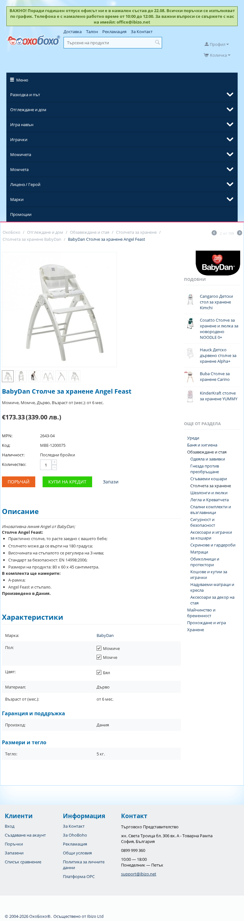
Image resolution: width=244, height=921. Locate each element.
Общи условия (77, 853)
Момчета (19, 169)
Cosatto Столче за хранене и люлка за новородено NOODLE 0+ (219, 328)
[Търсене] (157, 43)
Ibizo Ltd (95, 916)
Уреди (193, 438)
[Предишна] (214, 233)
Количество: (14, 464)
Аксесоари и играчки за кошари (211, 535)
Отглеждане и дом (28, 109)
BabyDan (105, 635)
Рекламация (114, 31)
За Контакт (141, 31)
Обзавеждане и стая (207, 452)
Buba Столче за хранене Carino (215, 376)
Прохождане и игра (206, 622)
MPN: (7, 436)
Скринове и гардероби (212, 545)
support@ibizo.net (138, 874)
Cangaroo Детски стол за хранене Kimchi (216, 302)
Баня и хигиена (202, 445)
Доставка (73, 31)
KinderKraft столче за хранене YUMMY (218, 396)
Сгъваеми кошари (208, 479)
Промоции (20, 214)
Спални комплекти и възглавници (210, 509)
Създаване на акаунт (25, 835)
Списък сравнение (23, 862)
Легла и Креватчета (209, 500)
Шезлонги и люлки (208, 493)
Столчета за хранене (210, 486)
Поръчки (14, 844)
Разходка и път (25, 94)
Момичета (20, 154)
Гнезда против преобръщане (204, 469)
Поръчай (19, 482)
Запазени (14, 853)
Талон (92, 31)
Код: (6, 445)
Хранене (195, 629)
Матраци (199, 552)
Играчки (18, 139)
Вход (9, 826)
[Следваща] (239, 233)
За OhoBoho (75, 835)
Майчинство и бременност (201, 612)
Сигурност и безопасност (202, 522)
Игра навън (21, 124)
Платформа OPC (79, 876)
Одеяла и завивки (207, 459)
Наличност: (13, 455)
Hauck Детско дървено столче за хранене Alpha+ (218, 355)
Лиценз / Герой (25, 184)
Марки (17, 199)
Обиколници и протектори (204, 562)
